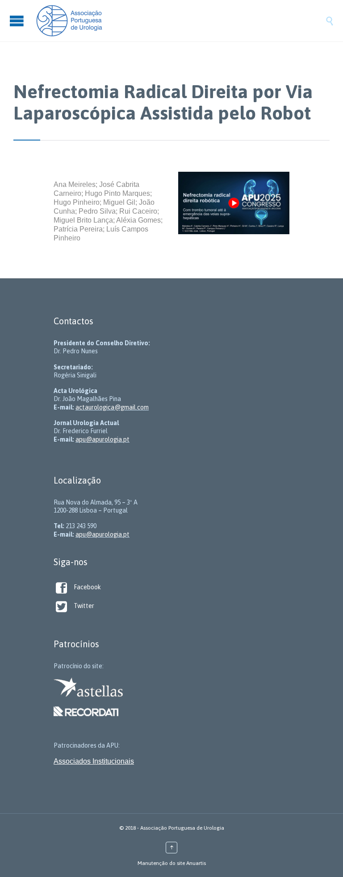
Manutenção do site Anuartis (172, 863)
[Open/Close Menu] (18, 20)
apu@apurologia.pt (102, 439)
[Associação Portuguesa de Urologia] (180, 20)
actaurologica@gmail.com (112, 407)
